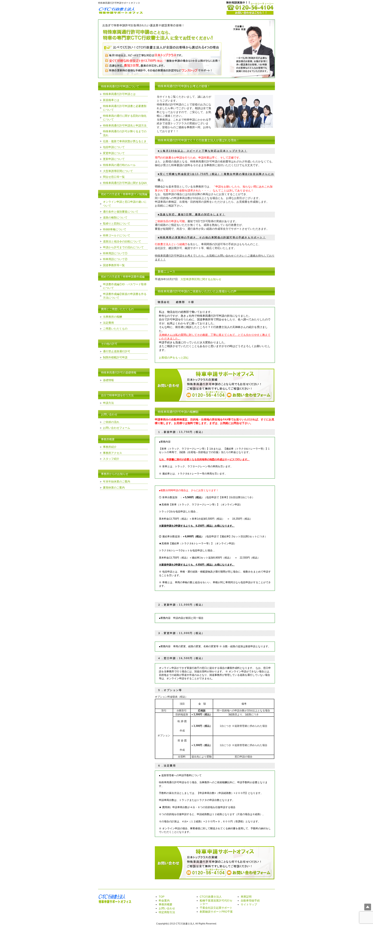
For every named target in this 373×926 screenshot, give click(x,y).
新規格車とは (111, 100)
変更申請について (114, 153)
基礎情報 (108, 380)
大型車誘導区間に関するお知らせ (200, 279)
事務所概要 (165, 904)
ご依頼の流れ (111, 422)
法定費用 (108, 322)
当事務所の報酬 (112, 316)
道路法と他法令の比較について (122, 241)
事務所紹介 (110, 446)
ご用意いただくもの (115, 328)
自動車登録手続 (250, 900)
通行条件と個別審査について (120, 211)
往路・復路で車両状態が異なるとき (124, 141)
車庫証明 (246, 896)
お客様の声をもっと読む (174, 357)
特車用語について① (115, 253)
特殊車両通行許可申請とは (119, 94)
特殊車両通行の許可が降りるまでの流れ (124, 133)
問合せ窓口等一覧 (114, 176)
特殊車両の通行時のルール (119, 165)
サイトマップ (249, 904)
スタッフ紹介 (111, 458)
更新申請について (114, 158)
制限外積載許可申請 (115, 357)
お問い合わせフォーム (116, 427)
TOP (161, 896)
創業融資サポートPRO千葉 (216, 911)
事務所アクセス (112, 452)
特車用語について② (115, 259)
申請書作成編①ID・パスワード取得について (124, 286)
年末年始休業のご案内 (116, 481)
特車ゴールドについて (116, 235)
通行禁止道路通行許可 (116, 351)
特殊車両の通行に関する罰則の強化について (124, 117)
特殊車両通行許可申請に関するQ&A (125, 182)
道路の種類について (115, 217)
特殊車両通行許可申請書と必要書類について (124, 107)
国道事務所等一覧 (114, 265)
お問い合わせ (167, 908)
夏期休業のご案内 (114, 487)
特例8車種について (114, 229)
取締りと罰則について (116, 223)
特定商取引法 (167, 912)
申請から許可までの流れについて (123, 247)
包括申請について (114, 147)
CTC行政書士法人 (211, 896)
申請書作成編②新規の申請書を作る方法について (124, 295)
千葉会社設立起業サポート (216, 907)
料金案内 (164, 900)
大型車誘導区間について (118, 171)
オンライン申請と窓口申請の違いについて (124, 203)
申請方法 (108, 402)
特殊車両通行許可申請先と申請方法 (124, 125)
